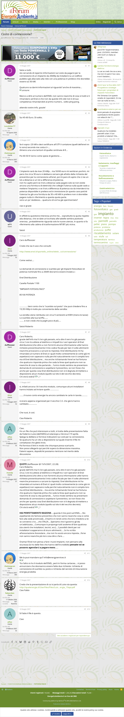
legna (106, 217)
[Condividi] (85, 66)
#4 (89, 167)
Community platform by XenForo (62, 701)
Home (116, 689)
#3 (89, 140)
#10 (88, 460)
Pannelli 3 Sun (103, 128)
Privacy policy (102, 689)
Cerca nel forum (20, 26)
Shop (73, 22)
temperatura (100, 239)
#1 (89, 66)
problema (106, 227)
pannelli (103, 221)
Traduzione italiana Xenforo (62, 704)
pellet (97, 224)
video (117, 243)
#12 (88, 580)
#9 (89, 424)
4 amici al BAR (102, 62)
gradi (116, 209)
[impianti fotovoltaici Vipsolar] (46, 60)
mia (112, 218)
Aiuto (110, 689)
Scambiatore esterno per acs (109, 109)
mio (116, 218)
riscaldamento (102, 233)
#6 (89, 236)
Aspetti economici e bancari (107, 81)
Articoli (16, 22)
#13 (88, 609)
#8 (89, 382)
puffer (108, 229)
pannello (113, 221)
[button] (29, 22)
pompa (112, 224)
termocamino (101, 242)
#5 (89, 212)
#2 (89, 113)
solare (115, 233)
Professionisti (61, 22)
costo (42, 38)
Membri (47, 22)
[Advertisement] (45, 664)
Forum (6, 22)
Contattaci (80, 689)
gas (111, 209)
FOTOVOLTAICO (103, 106)
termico (111, 239)
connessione (34, 38)
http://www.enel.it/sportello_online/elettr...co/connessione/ (47, 251)
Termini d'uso (90, 689)
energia (98, 205)
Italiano (9, 689)
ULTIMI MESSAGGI (102, 42)
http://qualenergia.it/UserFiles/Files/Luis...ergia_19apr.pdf (47, 587)
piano (104, 224)
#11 (88, 553)
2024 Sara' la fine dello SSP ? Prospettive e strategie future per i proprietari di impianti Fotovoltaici (109, 89)
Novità (25, 22)
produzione (98, 230)
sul (106, 236)
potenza (97, 227)
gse (95, 214)
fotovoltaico (101, 209)
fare (104, 206)
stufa (101, 236)
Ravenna (14, 604)
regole (111, 243)
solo (95, 236)
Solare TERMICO (103, 141)
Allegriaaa (101, 46)
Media (35, 22)
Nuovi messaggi (7, 26)
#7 (89, 332)
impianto (106, 213)
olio (95, 221)
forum (110, 206)
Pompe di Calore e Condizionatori (104, 123)
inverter (98, 217)
